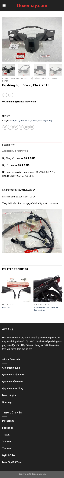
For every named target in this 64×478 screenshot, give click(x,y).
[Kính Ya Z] (16, 288)
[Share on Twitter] (15, 127)
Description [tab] (8, 145)
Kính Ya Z (6, 307)
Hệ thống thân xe (40, 78)
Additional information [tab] (15, 151)
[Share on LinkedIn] (31, 127)
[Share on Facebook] (10, 127)
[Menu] (4, 5)
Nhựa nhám (33, 120)
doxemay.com (39, 474)
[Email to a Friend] (21, 127)
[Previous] (7, 39)
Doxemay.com (32, 5)
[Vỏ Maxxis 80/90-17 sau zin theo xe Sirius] (47, 288)
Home (5, 78)
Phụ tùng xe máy (19, 78)
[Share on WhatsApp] (5, 127)
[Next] (57, 39)
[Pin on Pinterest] (26, 127)
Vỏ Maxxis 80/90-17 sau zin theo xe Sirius (45, 308)
